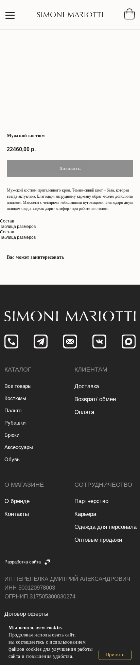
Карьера (85, 514)
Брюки (11, 435)
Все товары (18, 386)
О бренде (17, 501)
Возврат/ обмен (95, 399)
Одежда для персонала (105, 527)
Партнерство (91, 501)
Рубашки (14, 423)
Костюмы (15, 398)
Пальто (12, 410)
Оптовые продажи (98, 540)
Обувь (12, 459)
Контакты (16, 514)
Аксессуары (18, 447)
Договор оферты (26, 614)
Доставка (86, 386)
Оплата (84, 412)
